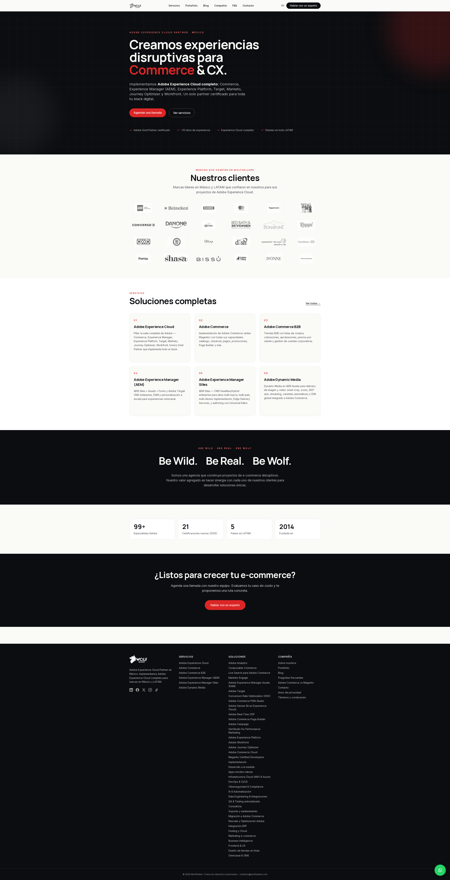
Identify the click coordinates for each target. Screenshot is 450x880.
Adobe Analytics (238, 662)
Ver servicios (181, 113)
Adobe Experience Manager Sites (198, 682)
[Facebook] (137, 690)
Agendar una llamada (148, 112)
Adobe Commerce (189, 667)
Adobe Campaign (239, 724)
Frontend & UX (237, 845)
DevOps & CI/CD (238, 781)
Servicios (174, 5)
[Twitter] (144, 690)
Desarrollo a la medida (242, 766)
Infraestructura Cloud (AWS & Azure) (250, 776)
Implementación (238, 762)
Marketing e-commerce (242, 835)
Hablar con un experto (303, 5)
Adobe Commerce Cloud (243, 752)
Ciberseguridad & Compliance (246, 786)
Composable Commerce (243, 667)
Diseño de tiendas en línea (244, 850)
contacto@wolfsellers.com (254, 874)
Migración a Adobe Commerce (246, 816)
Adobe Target (237, 691)
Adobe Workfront (239, 742)
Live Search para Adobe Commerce (249, 672)
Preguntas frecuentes (290, 677)
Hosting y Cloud (238, 830)
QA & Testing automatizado (244, 801)
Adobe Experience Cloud (193, 662)
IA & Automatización (240, 791)
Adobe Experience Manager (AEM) (199, 677)
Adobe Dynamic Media (192, 687)
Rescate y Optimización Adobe (246, 821)
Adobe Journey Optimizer (244, 747)
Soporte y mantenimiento (243, 811)
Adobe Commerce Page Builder (247, 719)
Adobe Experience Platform (245, 737)
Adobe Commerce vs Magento (296, 682)
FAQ (234, 5)
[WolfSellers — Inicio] (135, 5)
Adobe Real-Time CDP (242, 714)
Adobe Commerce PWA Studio (246, 700)
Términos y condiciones (292, 697)
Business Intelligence (241, 840)
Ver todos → (313, 303)
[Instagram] (150, 690)
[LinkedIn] (131, 690)
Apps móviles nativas (241, 771)
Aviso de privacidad (289, 692)
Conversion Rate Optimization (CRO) (250, 695)
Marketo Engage (238, 677)
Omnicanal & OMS (239, 855)
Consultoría (235, 806)
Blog (206, 5)
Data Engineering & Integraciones (248, 796)
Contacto (248, 5)
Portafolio (191, 5)
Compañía (220, 5)
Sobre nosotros (287, 662)
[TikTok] (156, 690)
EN (282, 5)
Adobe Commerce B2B (192, 672)
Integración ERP (238, 825)
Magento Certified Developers (246, 757)
